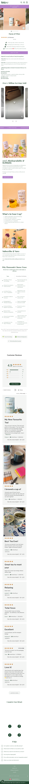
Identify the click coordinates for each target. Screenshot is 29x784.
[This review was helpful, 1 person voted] (20, 577)
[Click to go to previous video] (13, 121)
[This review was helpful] (20, 439)
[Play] (14, 102)
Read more (8, 434)
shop (14, 766)
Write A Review (15, 384)
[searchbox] (8, 390)
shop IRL (14, 772)
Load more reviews (14, 693)
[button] (2, 781)
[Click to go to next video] (16, 121)
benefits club (14, 768)
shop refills (8, 177)
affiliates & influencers (15, 770)
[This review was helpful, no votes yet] (20, 597)
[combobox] (21, 393)
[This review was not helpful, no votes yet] (22, 439)
